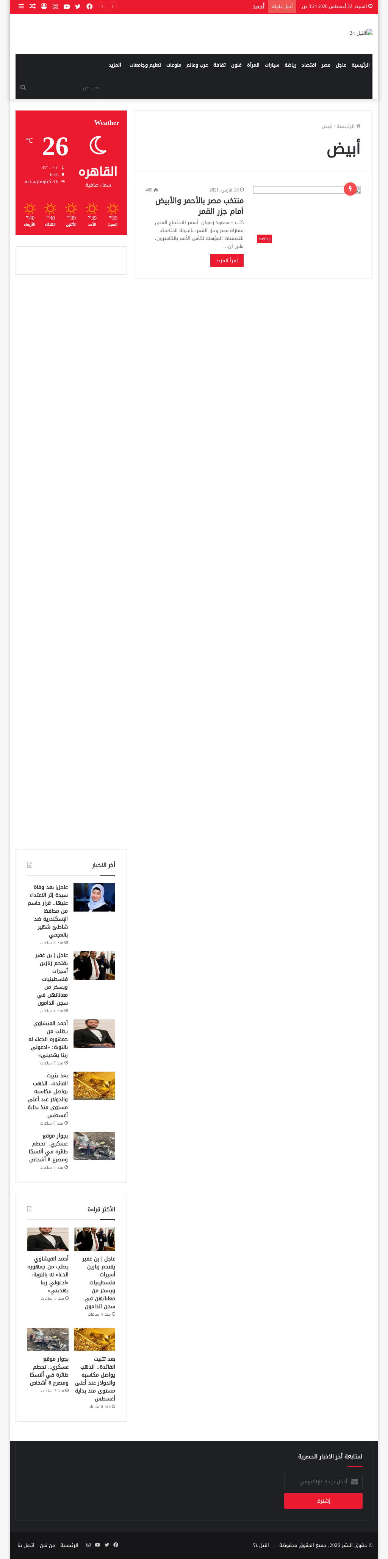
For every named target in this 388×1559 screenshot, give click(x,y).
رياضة (290, 65)
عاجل (341, 65)
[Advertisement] (71, 562)
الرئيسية (361, 65)
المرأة (253, 65)
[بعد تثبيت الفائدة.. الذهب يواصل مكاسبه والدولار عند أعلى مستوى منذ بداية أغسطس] (94, 1086)
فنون (236, 65)
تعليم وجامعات (145, 65)
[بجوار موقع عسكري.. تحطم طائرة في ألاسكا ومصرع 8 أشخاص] (94, 1146)
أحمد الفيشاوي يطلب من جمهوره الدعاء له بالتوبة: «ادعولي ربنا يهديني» (48, 1039)
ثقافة (219, 65)
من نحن (47, 1545)
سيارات (272, 65)
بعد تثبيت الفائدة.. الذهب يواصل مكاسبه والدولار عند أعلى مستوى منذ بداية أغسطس (48, 1095)
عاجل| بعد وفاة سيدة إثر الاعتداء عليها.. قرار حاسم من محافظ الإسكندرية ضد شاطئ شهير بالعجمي (48, 911)
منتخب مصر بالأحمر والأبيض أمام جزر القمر (199, 205)
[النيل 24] (361, 34)
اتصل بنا (25, 1545)
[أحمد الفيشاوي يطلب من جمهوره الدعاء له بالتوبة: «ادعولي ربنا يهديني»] (94, 1033)
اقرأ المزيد (227, 260)
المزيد (115, 65)
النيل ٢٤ (261, 1545)
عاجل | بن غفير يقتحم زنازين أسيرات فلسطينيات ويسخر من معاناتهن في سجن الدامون (51, 979)
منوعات (173, 65)
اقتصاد (309, 65)
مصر (326, 65)
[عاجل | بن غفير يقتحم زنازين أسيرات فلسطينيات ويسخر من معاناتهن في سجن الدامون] (94, 965)
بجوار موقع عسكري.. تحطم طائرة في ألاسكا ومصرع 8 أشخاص (48, 1148)
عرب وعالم (197, 65)
